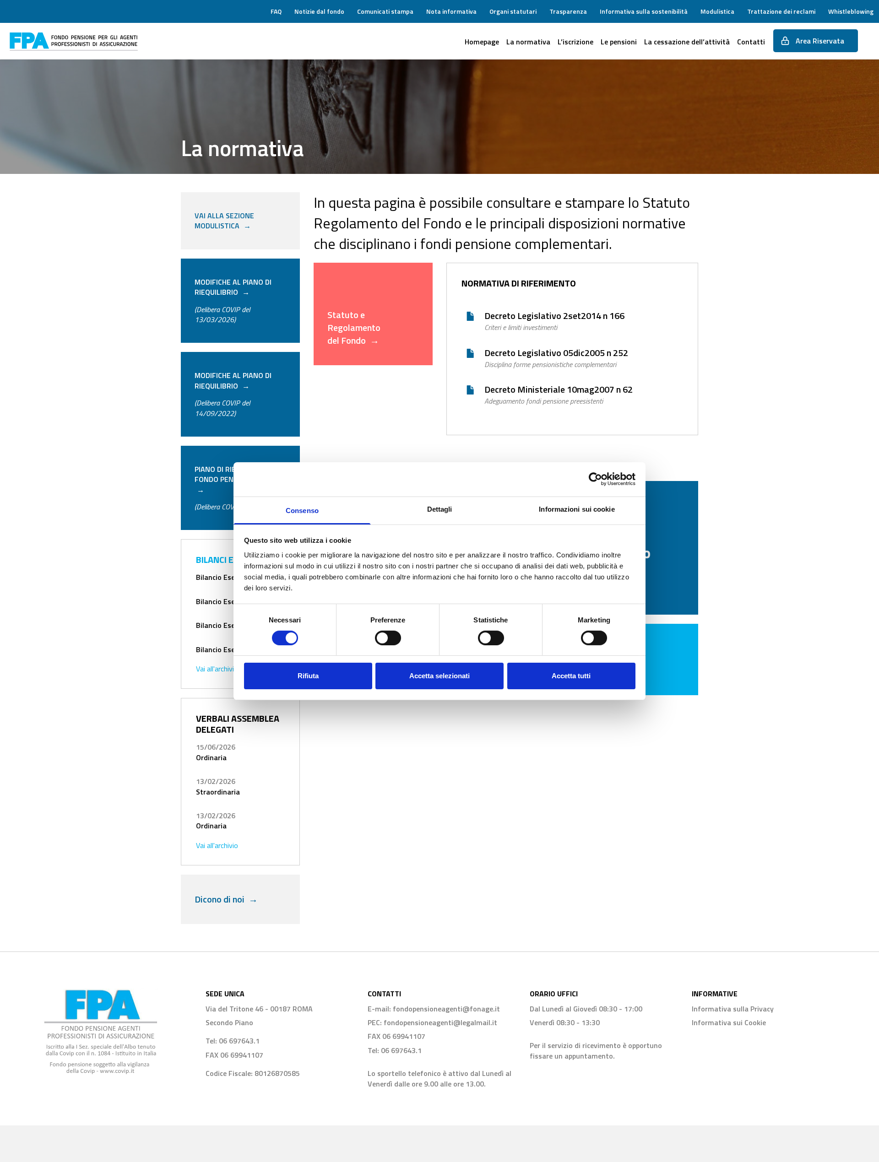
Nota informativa (451, 11)
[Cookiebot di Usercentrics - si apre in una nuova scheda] (595, 479)
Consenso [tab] (302, 510)
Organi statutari (513, 11)
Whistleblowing (851, 11)
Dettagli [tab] (439, 509)
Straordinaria (218, 792)
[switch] (388, 638)
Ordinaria (211, 757)
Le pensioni (619, 41)
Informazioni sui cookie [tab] (576, 509)
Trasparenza (568, 11)
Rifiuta (308, 676)
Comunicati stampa (385, 11)
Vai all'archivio (217, 668)
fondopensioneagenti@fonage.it (446, 1008)
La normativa (528, 41)
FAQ (276, 11)
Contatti (751, 41)
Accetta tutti (571, 676)
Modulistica (717, 11)
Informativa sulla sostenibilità (644, 11)
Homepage (482, 41)
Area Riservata (817, 40)
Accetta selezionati (439, 676)
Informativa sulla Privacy (733, 1008)
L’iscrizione (575, 41)
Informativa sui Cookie (729, 1022)
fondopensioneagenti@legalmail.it (440, 1022)
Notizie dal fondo (319, 11)
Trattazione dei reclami (781, 11)
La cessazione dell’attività (687, 41)
